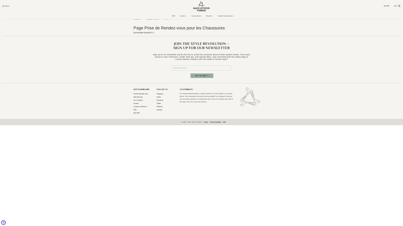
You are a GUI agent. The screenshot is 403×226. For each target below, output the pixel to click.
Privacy (206, 122)
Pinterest (159, 106)
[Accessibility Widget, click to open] (3, 222)
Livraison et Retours (140, 106)
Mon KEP (136, 113)
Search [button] (7, 6)
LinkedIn (159, 110)
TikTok (159, 97)
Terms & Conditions (215, 122)
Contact (136, 103)
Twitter (159, 103)
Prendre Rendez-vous (140, 94)
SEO (224, 122)
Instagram (160, 94)
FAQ (134, 110)
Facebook (160, 100)
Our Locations (138, 100)
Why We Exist (138, 97)
